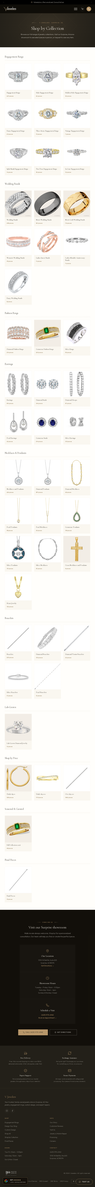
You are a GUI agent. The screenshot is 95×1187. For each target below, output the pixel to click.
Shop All (8, 1134)
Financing (53, 1137)
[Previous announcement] (3, 2)
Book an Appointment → (48, 1018)
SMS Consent (43, 1181)
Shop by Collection (11, 1137)
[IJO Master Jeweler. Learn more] (11, 1173)
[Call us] (89, 9)
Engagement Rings (12, 1122)
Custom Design (10, 1130)
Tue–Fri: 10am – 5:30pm (14, 1152)
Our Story (53, 1122)
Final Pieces (9, 1141)
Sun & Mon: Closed (11, 1159)
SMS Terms (54, 1181)
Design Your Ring (11, 1126)
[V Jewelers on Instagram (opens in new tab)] (7, 1111)
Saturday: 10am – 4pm (13, 1156)
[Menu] (75, 9)
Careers (59, 1141)
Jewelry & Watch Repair (58, 1134)
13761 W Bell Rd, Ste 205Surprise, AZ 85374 (63, 1157)
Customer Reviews (56, 1126)
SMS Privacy (64, 1181)
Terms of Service (31, 1181)
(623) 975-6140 (47, 1015)
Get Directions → (47, 966)
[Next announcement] (91, 2)
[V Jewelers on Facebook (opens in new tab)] (12, 1111)
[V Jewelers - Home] (10, 9)
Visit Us (52, 1130)
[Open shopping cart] (82, 9)
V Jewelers (10, 1097)
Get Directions (67, 1032)
